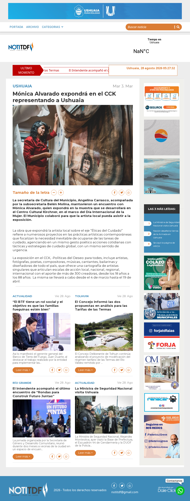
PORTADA (16, 27)
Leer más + (23, 370)
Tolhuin (82, 296)
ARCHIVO (32, 27)
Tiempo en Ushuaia (154, 48)
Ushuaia (22, 86)
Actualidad (22, 296)
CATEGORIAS (51, 27)
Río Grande (22, 383)
